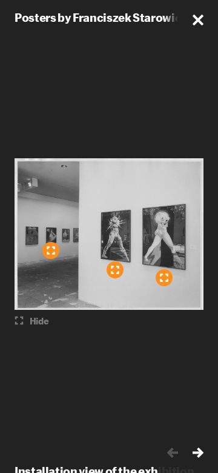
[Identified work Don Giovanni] (164, 278)
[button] (198, 20)
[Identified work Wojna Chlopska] (115, 270)
